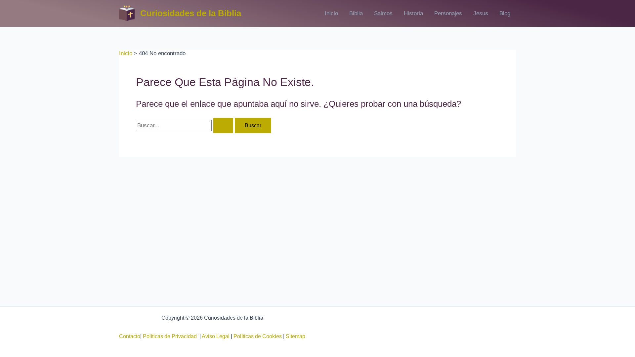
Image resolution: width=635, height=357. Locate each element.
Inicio (331, 13)
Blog (504, 13)
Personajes (448, 13)
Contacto (129, 336)
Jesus (480, 13)
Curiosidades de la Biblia (190, 13)
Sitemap (295, 336)
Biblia (356, 13)
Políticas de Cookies (257, 336)
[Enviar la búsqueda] (223, 125)
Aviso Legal (216, 336)
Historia (413, 13)
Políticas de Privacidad (171, 336)
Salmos (383, 13)
